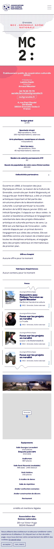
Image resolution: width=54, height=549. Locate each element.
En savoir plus (15, 540)
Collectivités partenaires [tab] (27, 175)
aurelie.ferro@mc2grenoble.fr (27, 93)
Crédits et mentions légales (27, 508)
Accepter (7, 544)
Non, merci (19, 544)
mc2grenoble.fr (27, 97)
